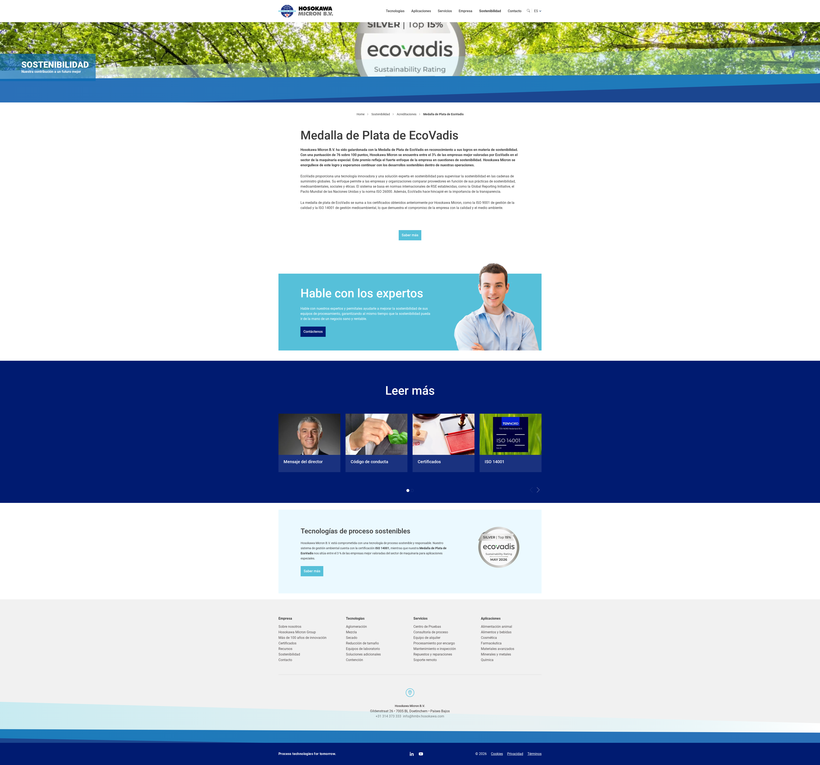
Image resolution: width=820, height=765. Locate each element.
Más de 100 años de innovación (302, 638)
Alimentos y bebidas (496, 632)
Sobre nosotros (289, 627)
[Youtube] (421, 753)
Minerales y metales (496, 654)
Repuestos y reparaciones (432, 654)
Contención (354, 660)
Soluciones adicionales (363, 654)
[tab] (407, 490)
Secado (351, 638)
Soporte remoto (425, 660)
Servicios (445, 11)
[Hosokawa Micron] (305, 11)
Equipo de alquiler (426, 638)
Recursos (285, 649)
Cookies (497, 754)
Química (487, 660)
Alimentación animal (496, 627)
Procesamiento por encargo (434, 643)
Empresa (465, 11)
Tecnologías (395, 11)
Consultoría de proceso (430, 632)
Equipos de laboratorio (363, 649)
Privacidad (515, 754)
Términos (534, 754)
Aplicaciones (421, 11)
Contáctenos (313, 332)
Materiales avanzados (497, 649)
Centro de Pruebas (427, 627)
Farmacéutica (491, 643)
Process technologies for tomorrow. (307, 754)
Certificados (287, 643)
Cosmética (489, 638)
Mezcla (351, 632)
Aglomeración (356, 627)
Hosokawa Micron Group (297, 632)
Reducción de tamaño (362, 643)
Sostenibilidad (490, 11)
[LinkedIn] (412, 754)
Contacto (514, 11)
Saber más (410, 235)
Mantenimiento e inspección (434, 649)
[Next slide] (538, 490)
